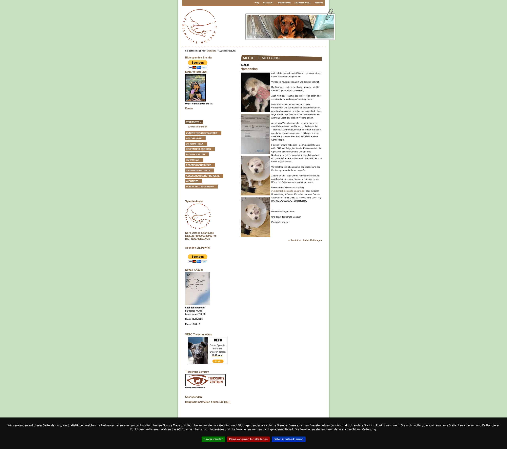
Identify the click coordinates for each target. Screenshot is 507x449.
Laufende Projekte (198, 170)
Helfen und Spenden (198, 149)
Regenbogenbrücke (198, 165)
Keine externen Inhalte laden (248, 439)
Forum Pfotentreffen (200, 186)
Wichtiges (192, 181)
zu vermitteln (194, 144)
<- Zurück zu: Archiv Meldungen (305, 240)
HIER (227, 401)
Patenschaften (195, 154)
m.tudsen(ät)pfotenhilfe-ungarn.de (287, 191)
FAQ (256, 2)
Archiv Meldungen (197, 126)
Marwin (189, 108)
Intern (319, 2)
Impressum (284, 2)
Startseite (212, 51)
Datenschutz (302, 2)
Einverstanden (213, 439)
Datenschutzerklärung (289, 439)
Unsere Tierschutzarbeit (201, 133)
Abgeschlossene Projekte (202, 176)
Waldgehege (194, 138)
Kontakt (268, 2)
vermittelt (192, 160)
